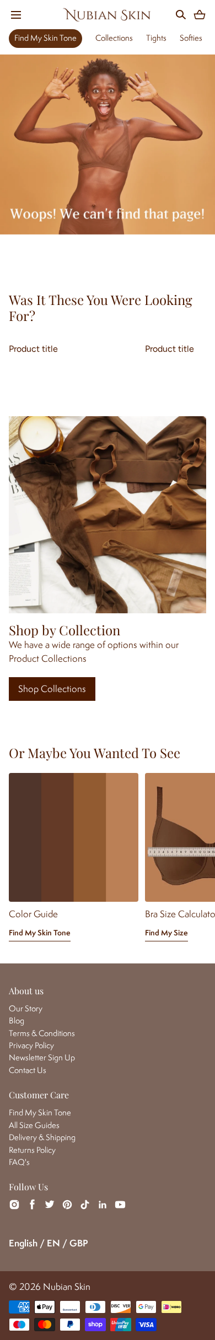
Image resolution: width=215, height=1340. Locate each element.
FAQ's (19, 1162)
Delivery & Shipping (42, 1137)
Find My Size (166, 933)
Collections (114, 37)
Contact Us (27, 1070)
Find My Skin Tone (45, 37)
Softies (191, 37)
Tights (156, 37)
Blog (16, 1020)
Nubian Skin (66, 1287)
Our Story (25, 1008)
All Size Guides (34, 1125)
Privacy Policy (31, 1045)
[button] (16, 14)
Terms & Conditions (42, 1033)
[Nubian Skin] (107, 14)
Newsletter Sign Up (42, 1057)
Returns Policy (32, 1150)
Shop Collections (52, 689)
